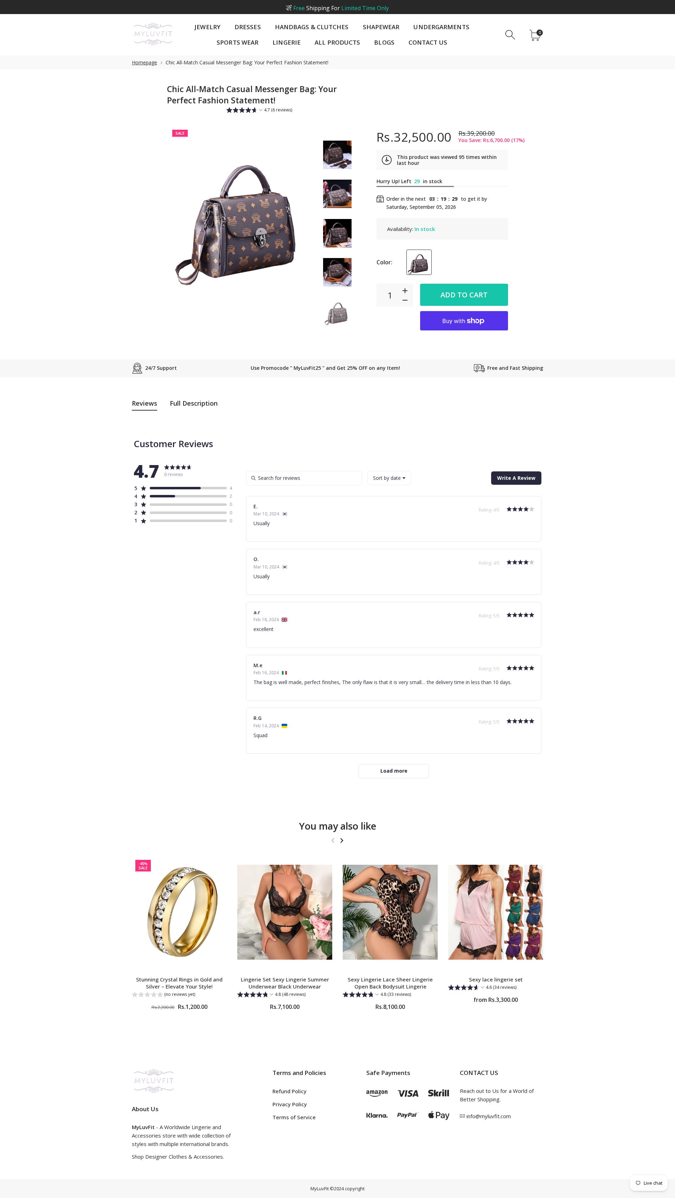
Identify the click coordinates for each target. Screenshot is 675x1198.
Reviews (144, 403)
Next (305, 213)
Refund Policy (289, 1091)
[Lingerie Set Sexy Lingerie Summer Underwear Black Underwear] (284, 912)
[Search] (511, 35)
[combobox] (389, 478)
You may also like (337, 825)
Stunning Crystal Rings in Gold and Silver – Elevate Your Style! (179, 983)
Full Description (194, 403)
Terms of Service (294, 1117)
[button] (259, 111)
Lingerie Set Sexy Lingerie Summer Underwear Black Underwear (285, 983)
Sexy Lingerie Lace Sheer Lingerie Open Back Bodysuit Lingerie (390, 983)
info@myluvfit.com (489, 1116)
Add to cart (464, 295)
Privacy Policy (289, 1104)
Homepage (144, 62)
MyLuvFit (319, 1188)
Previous (179, 213)
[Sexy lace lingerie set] (495, 912)
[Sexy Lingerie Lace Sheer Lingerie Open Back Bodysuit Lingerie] (390, 912)
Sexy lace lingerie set (496, 979)
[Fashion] (337, 155)
